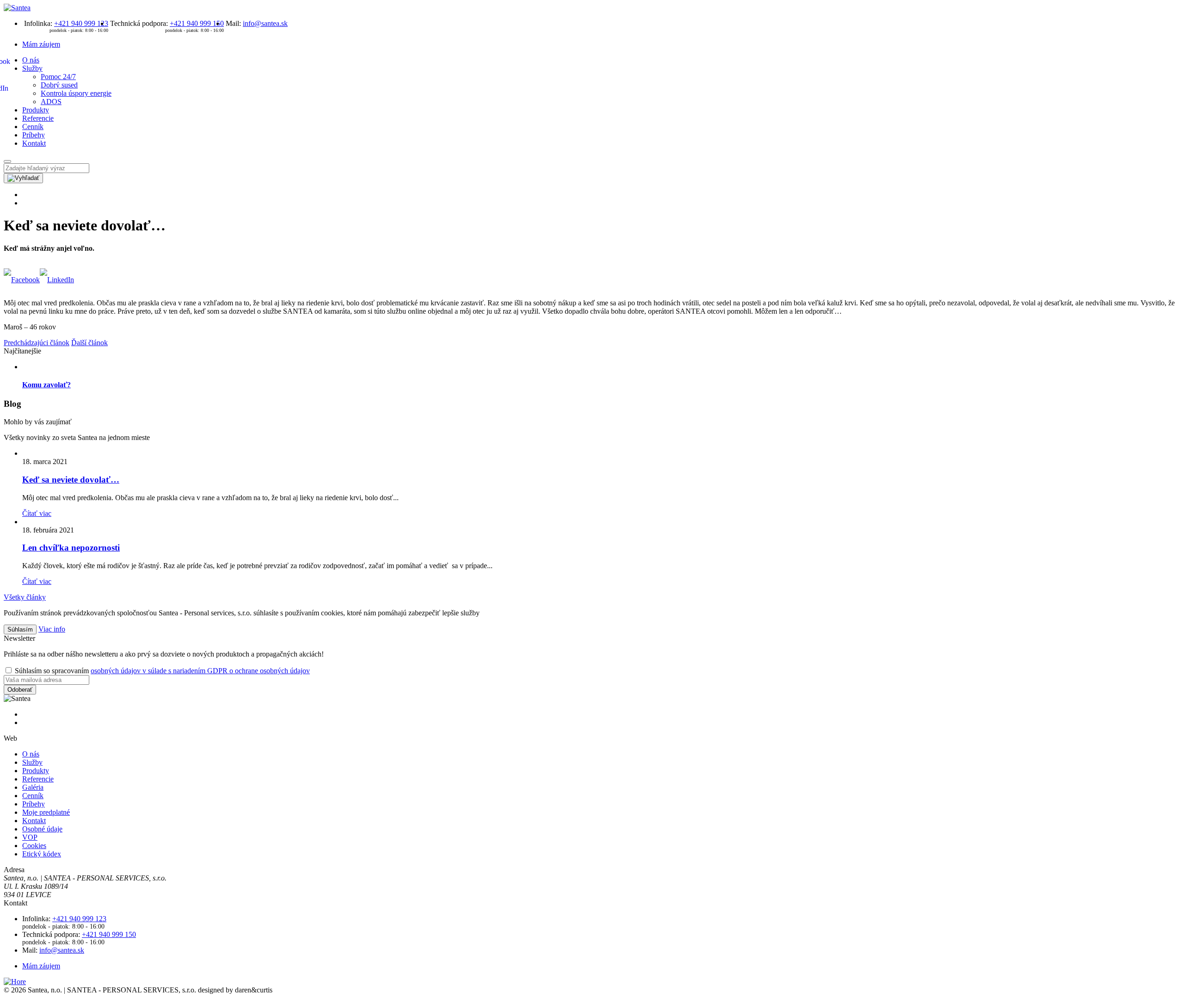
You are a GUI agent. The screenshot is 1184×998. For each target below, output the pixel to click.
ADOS (51, 101)
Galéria (32, 787)
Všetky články (25, 597)
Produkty (35, 110)
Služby (32, 68)
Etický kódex (41, 854)
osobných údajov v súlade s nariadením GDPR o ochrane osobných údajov (200, 671)
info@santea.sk (265, 23)
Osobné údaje (42, 829)
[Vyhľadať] (23, 178)
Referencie (38, 118)
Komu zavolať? (46, 385)
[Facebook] (22, 280)
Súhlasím (20, 629)
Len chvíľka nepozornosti (71, 547)
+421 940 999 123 (81, 23)
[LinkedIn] (57, 280)
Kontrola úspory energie (76, 93)
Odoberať (19, 689)
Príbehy (33, 135)
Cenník (32, 126)
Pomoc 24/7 (58, 77)
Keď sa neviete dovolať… (70, 479)
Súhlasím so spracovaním (161, 671)
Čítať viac (36, 513)
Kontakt (34, 143)
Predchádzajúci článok (36, 343)
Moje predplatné (46, 812)
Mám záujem (41, 44)
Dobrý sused (59, 85)
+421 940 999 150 (197, 23)
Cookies (34, 845)
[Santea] (17, 8)
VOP (29, 837)
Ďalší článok (89, 343)
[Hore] (15, 982)
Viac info (51, 629)
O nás (30, 60)
